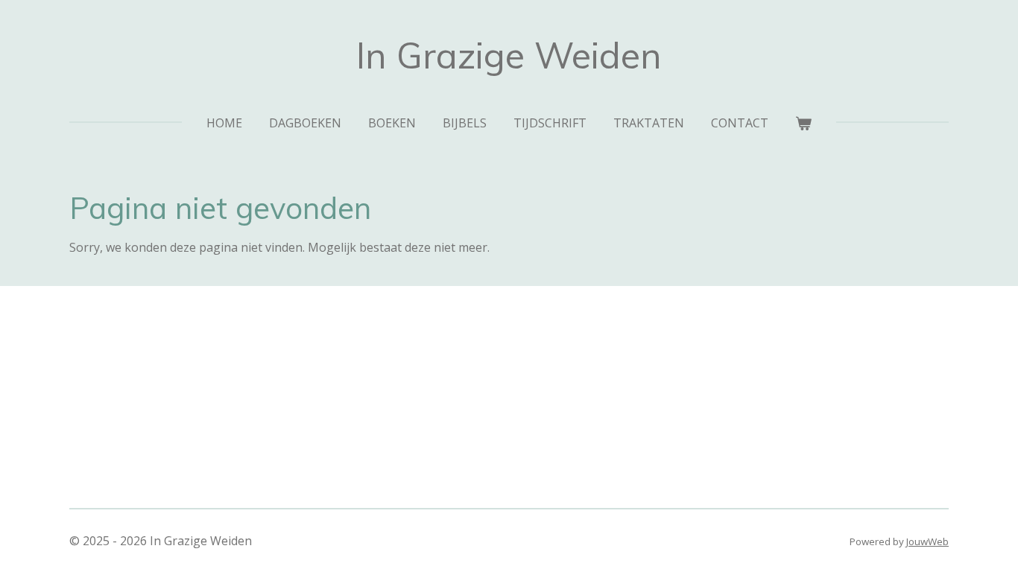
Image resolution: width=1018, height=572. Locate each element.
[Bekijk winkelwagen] (803, 123)
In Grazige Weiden (509, 55)
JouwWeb (927, 541)
